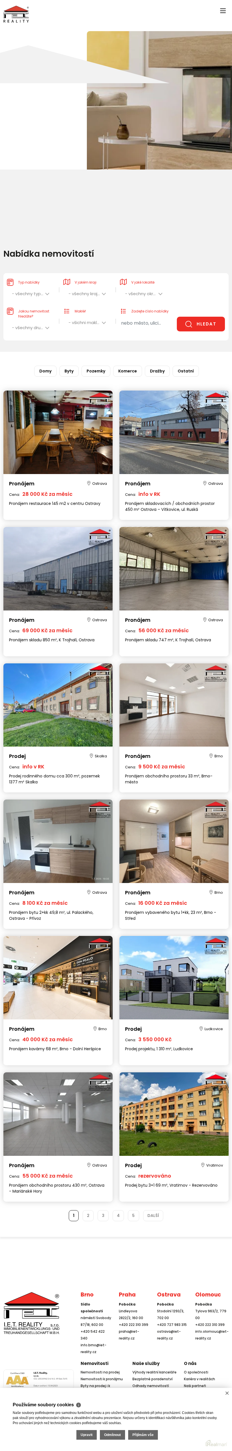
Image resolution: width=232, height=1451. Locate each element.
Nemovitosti (94, 1363)
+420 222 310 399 (133, 1324)
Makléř (80, 311)
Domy (45, 371)
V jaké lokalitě (142, 282)
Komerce (127, 371)
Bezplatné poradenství (152, 1379)
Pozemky (96, 371)
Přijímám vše (143, 1435)
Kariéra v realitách (199, 1379)
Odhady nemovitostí (150, 1385)
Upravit (87, 1435)
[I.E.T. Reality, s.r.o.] (16, 13)
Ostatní (186, 371)
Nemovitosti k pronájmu (102, 1379)
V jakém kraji (85, 282)
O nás (190, 1363)
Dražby (157, 371)
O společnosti (196, 1372)
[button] (31, 295)
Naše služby (146, 1363)
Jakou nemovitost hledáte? (33, 314)
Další (153, 1215)
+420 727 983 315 (172, 1324)
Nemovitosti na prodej (100, 1372)
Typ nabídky (29, 282)
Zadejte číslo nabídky (150, 311)
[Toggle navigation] (84, 9)
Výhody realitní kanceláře (154, 1372)
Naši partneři (195, 1385)
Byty (69, 371)
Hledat (206, 324)
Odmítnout (112, 1435)
